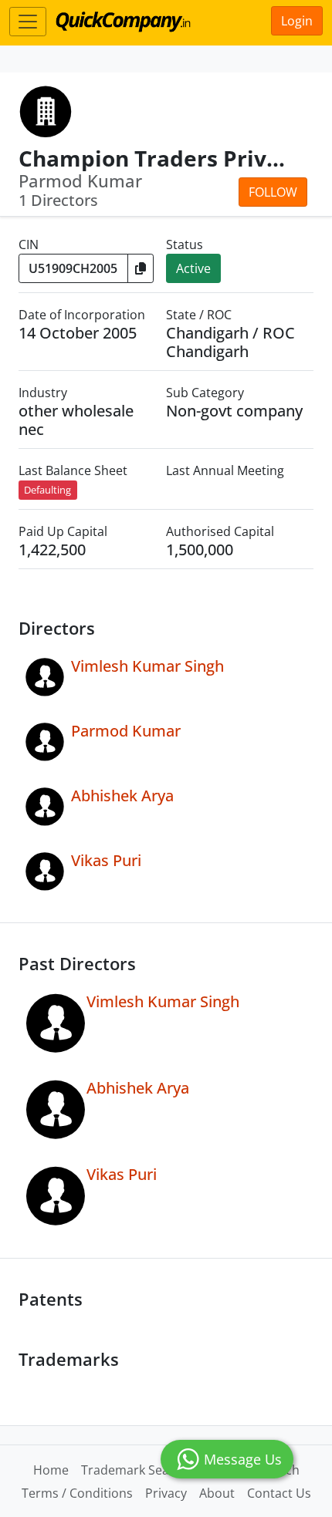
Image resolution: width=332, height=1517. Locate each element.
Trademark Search (134, 1469)
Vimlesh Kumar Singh (147, 666)
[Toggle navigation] (27, 21)
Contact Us (279, 1493)
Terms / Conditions (77, 1493)
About (217, 1493)
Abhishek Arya (122, 795)
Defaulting (47, 490)
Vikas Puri (106, 860)
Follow (273, 192)
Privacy (166, 1493)
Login (297, 20)
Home (51, 1469)
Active (193, 268)
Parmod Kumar (126, 730)
